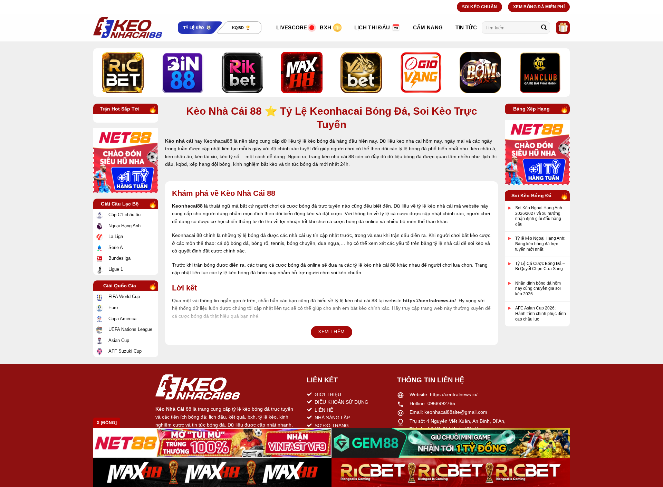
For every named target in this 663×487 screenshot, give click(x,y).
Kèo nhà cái (179, 141)
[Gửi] (544, 28)
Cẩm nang (428, 27)
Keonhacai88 (187, 206)
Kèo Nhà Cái (169, 409)
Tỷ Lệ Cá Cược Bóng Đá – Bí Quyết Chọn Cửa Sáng (540, 266)
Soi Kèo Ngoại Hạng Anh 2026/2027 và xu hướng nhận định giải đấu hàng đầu (538, 216)
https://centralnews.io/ (454, 394)
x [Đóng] (107, 422)
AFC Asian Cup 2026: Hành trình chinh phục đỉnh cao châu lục (540, 313)
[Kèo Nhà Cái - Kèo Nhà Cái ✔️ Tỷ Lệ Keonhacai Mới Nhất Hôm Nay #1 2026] (127, 27)
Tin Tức (466, 27)
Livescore (291, 27)
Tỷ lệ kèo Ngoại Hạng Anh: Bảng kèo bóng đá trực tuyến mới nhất (540, 243)
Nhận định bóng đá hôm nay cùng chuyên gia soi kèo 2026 (538, 288)
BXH (325, 27)
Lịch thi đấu (372, 27)
